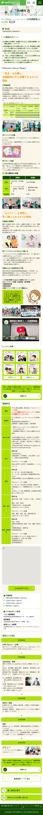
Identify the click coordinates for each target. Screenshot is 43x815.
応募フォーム (36, 0)
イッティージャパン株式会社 (31, 806)
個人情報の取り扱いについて (10, 806)
